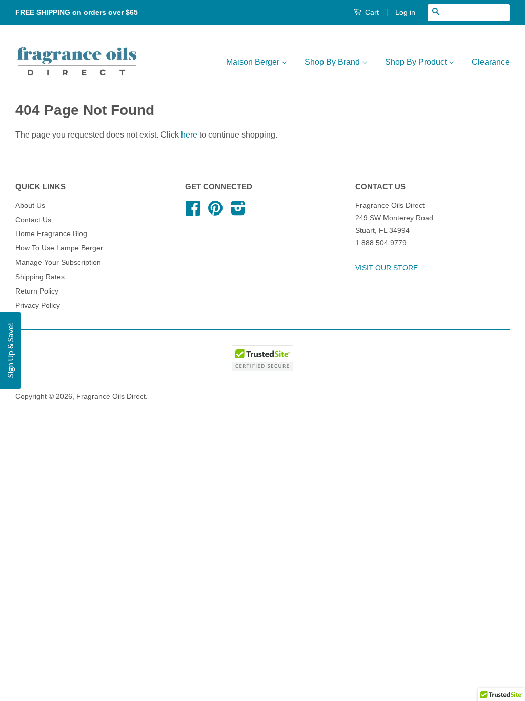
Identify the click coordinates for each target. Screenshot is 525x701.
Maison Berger (253, 61)
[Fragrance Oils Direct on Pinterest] (215, 212)
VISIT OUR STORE (386, 268)
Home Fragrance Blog (51, 234)
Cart (371, 12)
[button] (10, 350)
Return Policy (36, 291)
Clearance (491, 61)
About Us (30, 205)
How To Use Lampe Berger (59, 248)
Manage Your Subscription (58, 262)
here (189, 134)
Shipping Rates (40, 277)
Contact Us (33, 220)
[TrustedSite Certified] (262, 358)
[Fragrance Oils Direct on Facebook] (192, 212)
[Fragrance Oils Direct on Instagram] (238, 212)
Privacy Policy (37, 305)
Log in (405, 12)
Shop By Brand (333, 61)
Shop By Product (417, 61)
